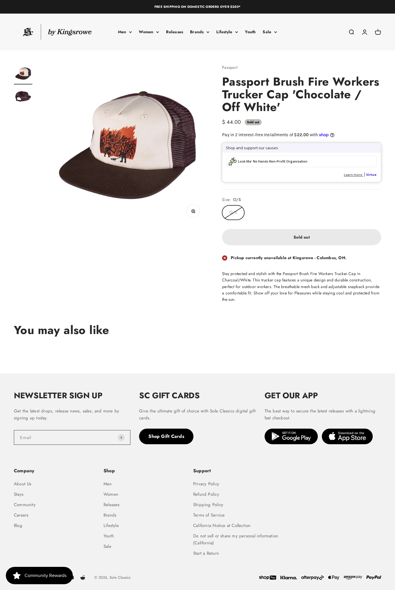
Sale (267, 32)
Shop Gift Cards (166, 436)
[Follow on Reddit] (83, 577)
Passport (229, 67)
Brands (197, 32)
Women (146, 32)
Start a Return (206, 553)
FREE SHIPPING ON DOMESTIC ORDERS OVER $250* (197, 6)
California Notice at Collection (222, 525)
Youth (250, 32)
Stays (18, 494)
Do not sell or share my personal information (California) (235, 539)
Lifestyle (224, 32)
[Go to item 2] (23, 97)
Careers (21, 515)
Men (122, 32)
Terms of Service (209, 515)
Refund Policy (206, 494)
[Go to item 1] (23, 74)
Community (25, 505)
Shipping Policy (208, 505)
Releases (174, 32)
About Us (23, 484)
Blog (18, 525)
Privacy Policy (206, 484)
